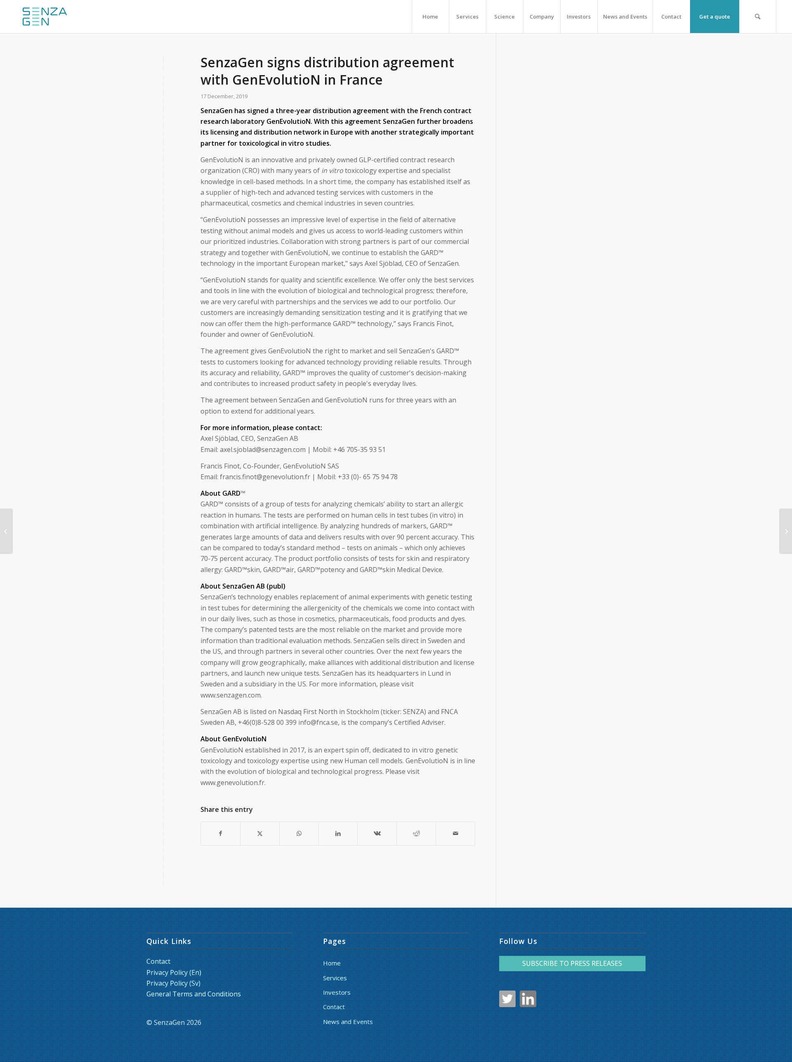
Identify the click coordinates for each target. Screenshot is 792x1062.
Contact (158, 961)
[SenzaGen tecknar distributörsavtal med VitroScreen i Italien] (6, 531)
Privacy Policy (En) (173, 972)
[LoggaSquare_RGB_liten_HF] (44, 16)
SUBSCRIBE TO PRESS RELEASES (572, 963)
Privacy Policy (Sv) (173, 983)
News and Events (348, 1021)
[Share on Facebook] (220, 833)
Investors (337, 992)
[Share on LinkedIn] (338, 833)
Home (332, 963)
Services (335, 978)
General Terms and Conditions (193, 993)
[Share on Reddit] (416, 833)
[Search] (757, 16)
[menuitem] (430, 16)
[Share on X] (259, 833)
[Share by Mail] (455, 833)
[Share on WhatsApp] (299, 833)
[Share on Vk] (377, 833)
